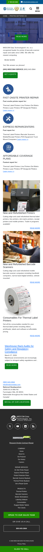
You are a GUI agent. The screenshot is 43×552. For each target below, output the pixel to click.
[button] (37, 8)
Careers (21, 462)
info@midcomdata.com (30, 2)
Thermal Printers (21, 491)
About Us (21, 454)
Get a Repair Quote (21, 483)
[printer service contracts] (8, 147)
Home (5, 16)
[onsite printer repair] (8, 89)
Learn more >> (8, 110)
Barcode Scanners (22, 494)
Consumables (21, 502)
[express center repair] (8, 118)
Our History (21, 459)
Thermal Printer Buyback (21, 481)
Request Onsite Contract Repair (21, 443)
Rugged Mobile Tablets (21, 505)
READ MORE (21, 36)
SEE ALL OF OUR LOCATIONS (16, 402)
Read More (11, 365)
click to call (21, 549)
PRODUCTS (21, 489)
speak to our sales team (21, 515)
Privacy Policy (21, 544)
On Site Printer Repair (21, 470)
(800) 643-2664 (9, 382)
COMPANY (21, 448)
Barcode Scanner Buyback (21, 478)
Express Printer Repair (21, 473)
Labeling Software (21, 499)
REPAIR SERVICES (21, 467)
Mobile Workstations (21, 497)
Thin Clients (21, 508)
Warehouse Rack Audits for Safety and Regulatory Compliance (19, 349)
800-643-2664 (14, 2)
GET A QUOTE (10, 74)
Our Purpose (21, 457)
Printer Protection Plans (21, 475)
